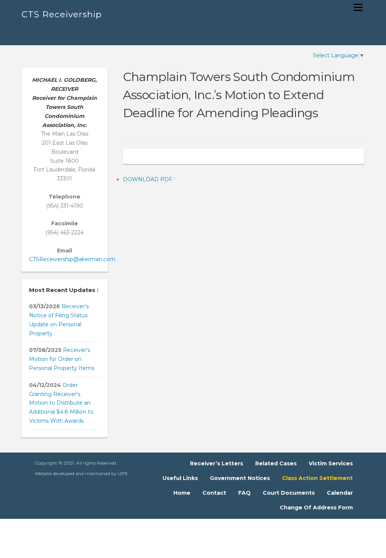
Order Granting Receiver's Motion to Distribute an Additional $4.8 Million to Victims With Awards (61, 403)
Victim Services (331, 463)
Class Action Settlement (317, 478)
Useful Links (180, 478)
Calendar (340, 492)
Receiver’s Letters (216, 463)
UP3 (122, 473)
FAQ (244, 492)
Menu (358, 7)
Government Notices (240, 478)
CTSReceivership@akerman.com (72, 259)
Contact (214, 492)
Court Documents (289, 492)
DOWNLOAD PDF (148, 179)
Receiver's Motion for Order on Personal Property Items (61, 359)
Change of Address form (316, 507)
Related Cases (276, 463)
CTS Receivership (61, 14)
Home (181, 492)
